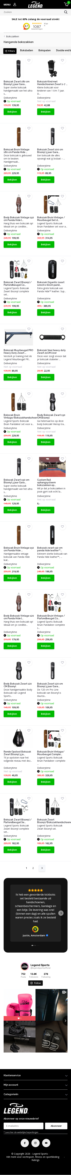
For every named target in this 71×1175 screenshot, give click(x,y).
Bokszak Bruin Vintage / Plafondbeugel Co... (51, 617)
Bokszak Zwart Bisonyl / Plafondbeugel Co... (18, 283)
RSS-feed (55, 1153)
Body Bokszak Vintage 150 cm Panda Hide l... (19, 218)
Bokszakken (12, 36)
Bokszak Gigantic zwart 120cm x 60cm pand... (50, 283)
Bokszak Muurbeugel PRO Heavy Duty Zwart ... (18, 351)
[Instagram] (35, 1143)
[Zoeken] (66, 12)
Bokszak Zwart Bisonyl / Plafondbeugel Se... (18, 821)
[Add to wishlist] (28, 60)
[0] (66, 4)
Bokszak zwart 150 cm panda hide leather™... (49, 549)
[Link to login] (14, 4)
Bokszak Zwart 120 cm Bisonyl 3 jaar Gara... (50, 685)
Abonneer (56, 1125)
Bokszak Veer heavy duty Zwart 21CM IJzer (51, 351)
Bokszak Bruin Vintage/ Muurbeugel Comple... (50, 753)
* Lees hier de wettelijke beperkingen (21, 1132)
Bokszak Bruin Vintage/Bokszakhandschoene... (22, 416)
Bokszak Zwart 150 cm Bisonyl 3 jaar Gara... (16, 481)
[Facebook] (25, 1143)
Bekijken (12, 111)
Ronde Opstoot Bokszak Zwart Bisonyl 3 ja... (17, 753)
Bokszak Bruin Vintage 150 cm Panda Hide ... (19, 549)
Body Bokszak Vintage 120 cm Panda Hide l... (19, 617)
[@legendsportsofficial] (24, 966)
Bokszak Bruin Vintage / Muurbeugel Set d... (51, 218)
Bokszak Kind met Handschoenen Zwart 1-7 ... (52, 83)
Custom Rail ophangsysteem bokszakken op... (46, 482)
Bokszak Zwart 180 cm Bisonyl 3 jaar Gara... (16, 83)
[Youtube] (46, 1143)
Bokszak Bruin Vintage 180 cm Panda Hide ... (16, 150)
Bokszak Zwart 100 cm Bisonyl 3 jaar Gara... (50, 150)
